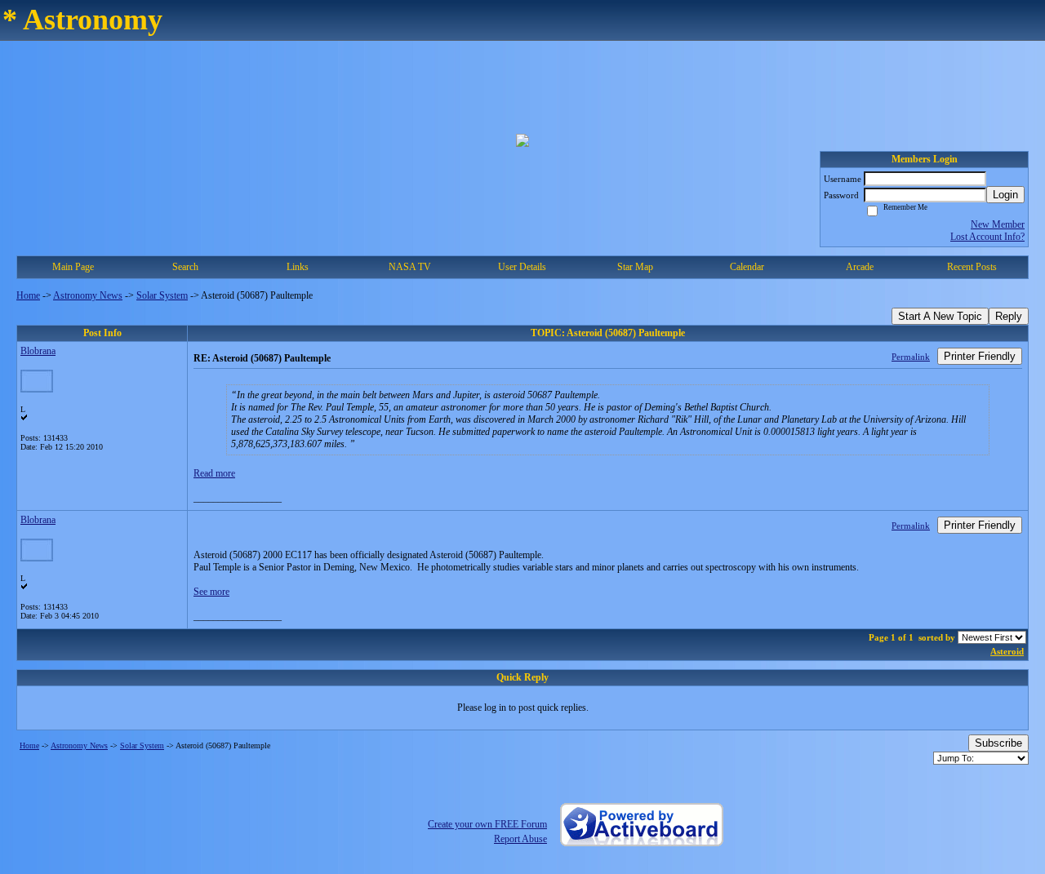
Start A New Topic (940, 316)
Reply (1008, 316)
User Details (522, 267)
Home (28, 295)
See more (211, 591)
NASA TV (410, 267)
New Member (998, 224)
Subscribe (998, 743)
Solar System (162, 295)
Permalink (911, 357)
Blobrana (38, 351)
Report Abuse (520, 839)
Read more (214, 473)
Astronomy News (87, 295)
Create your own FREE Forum (487, 824)
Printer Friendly (980, 356)
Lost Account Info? (987, 236)
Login (1005, 195)
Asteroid (1007, 651)
